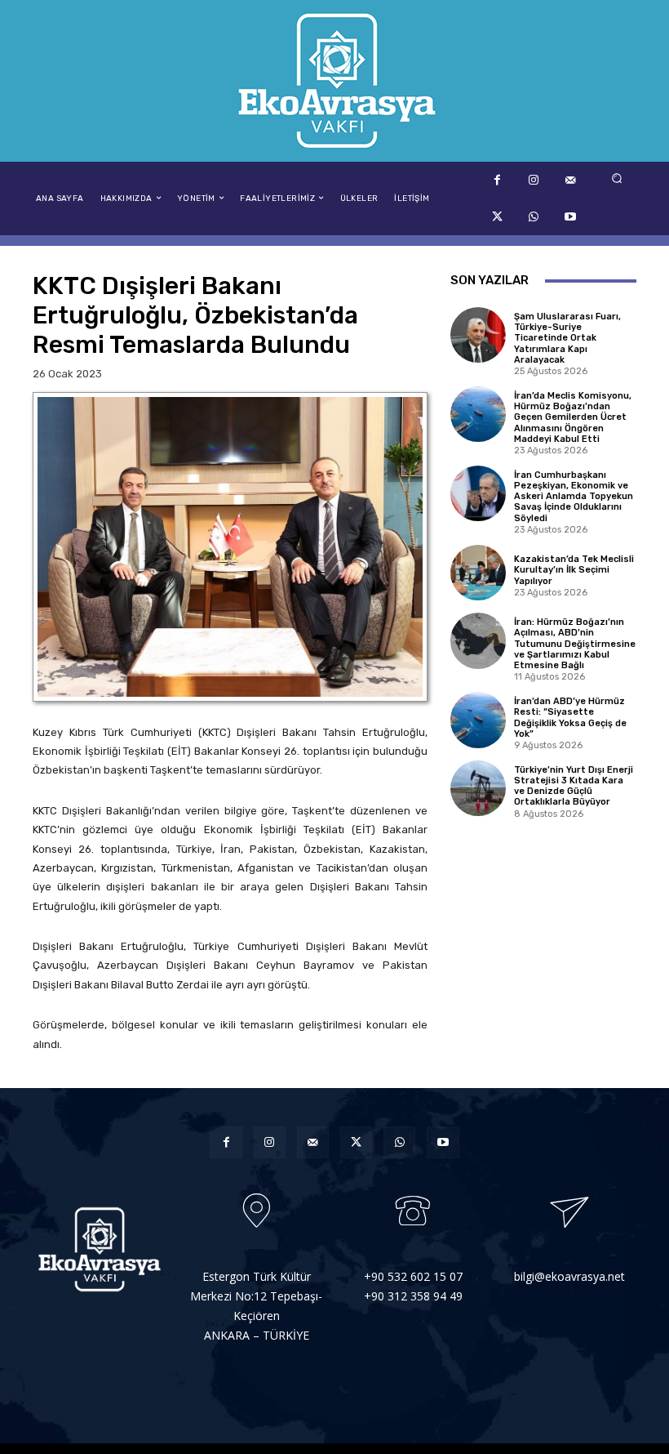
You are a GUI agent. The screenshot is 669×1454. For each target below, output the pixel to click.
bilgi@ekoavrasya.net (569, 1276)
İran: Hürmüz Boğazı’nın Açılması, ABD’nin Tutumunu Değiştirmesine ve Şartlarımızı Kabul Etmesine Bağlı (575, 644)
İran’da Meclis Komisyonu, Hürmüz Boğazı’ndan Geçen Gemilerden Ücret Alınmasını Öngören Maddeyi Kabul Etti (572, 417)
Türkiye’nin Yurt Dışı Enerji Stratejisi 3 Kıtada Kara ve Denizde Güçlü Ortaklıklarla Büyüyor (573, 786)
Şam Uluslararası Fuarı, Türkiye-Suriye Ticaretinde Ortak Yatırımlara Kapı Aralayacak (567, 338)
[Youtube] (570, 217)
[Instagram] (534, 180)
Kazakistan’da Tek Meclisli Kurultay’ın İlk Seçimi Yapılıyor (574, 570)
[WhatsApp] (534, 217)
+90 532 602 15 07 (413, 1276)
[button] (617, 178)
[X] (497, 217)
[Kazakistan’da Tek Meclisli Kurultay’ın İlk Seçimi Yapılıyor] (478, 572)
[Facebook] (497, 180)
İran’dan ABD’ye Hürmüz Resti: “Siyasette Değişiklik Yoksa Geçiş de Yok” (570, 717)
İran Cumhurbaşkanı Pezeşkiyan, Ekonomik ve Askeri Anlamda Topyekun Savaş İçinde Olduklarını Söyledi (573, 497)
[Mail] (570, 180)
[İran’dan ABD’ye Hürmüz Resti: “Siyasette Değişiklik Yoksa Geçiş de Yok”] (478, 719)
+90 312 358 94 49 (413, 1296)
